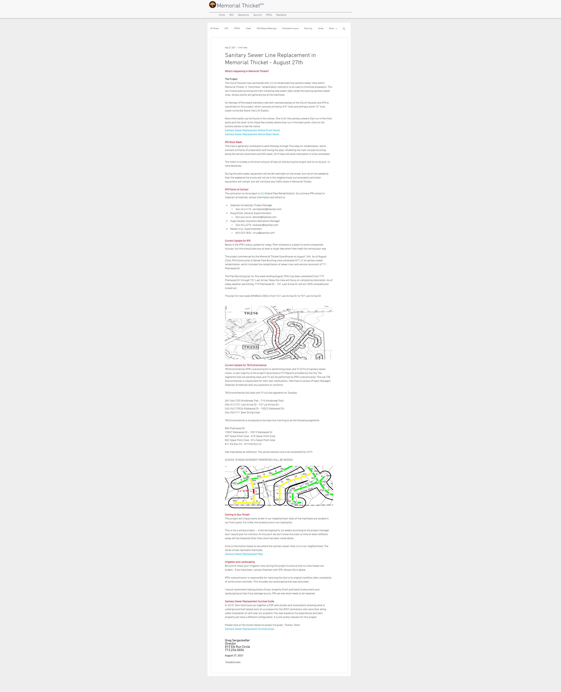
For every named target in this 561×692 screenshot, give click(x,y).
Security (308, 28)
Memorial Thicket (238, 5)
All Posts (214, 28)
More (331, 28)
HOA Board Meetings (266, 28)
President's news (290, 28)
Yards (320, 28)
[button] (222, 15)
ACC (226, 28)
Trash (248, 28)
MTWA (237, 28)
